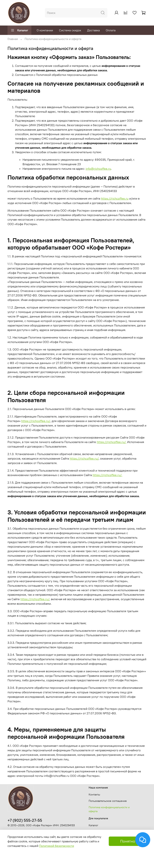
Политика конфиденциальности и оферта (109, 809)
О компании (45, 30)
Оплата (111, 30)
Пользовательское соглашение (108, 801)
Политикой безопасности (56, 846)
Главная (13, 39)
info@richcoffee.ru (98, 168)
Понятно (127, 841)
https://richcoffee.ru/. (111, 442)
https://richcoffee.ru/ (35, 421)
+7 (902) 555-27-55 (25, 820)
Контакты (94, 794)
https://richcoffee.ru (114, 198)
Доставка (93, 30)
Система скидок (70, 30)
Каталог (22, 30)
